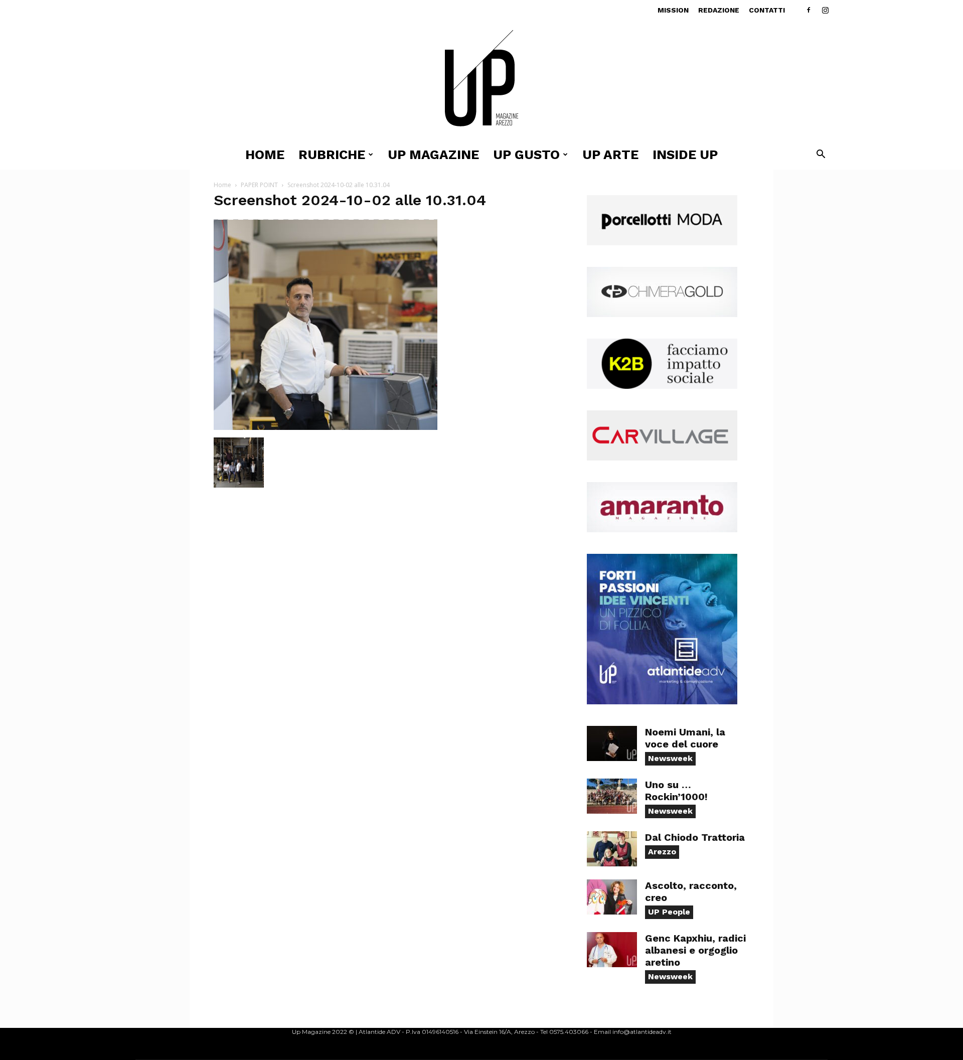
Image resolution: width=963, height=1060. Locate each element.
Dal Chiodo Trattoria (695, 837)
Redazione (718, 10)
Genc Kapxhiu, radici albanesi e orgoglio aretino (695, 950)
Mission (673, 10)
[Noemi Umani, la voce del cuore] (612, 743)
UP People (669, 912)
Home (264, 154)
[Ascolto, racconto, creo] (612, 897)
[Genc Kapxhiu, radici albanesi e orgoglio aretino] (612, 949)
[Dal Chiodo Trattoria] (612, 848)
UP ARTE (610, 154)
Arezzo (662, 851)
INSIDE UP (685, 154)
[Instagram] (825, 10)
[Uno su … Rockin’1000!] (612, 796)
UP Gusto (526, 154)
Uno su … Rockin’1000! (676, 791)
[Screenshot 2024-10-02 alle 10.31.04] (325, 427)
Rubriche (331, 154)
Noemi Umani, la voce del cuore (685, 738)
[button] (821, 155)
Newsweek (670, 758)
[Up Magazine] (481, 80)
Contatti (767, 10)
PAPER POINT (259, 185)
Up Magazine (433, 154)
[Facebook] (808, 10)
